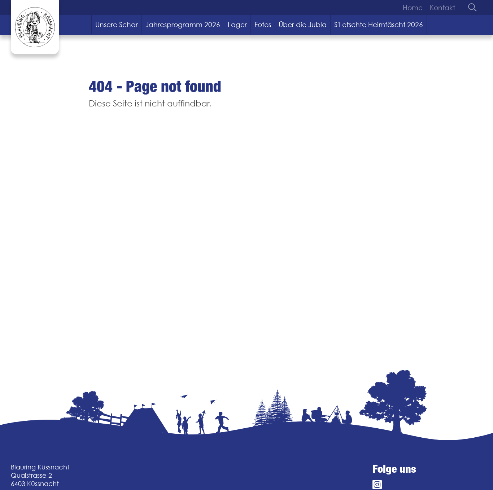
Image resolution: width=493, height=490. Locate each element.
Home (413, 8)
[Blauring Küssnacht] (34, 27)
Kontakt (442, 8)
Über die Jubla (303, 25)
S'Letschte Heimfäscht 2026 (378, 25)
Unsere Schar (116, 25)
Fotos (262, 25)
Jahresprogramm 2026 (182, 25)
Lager (237, 25)
